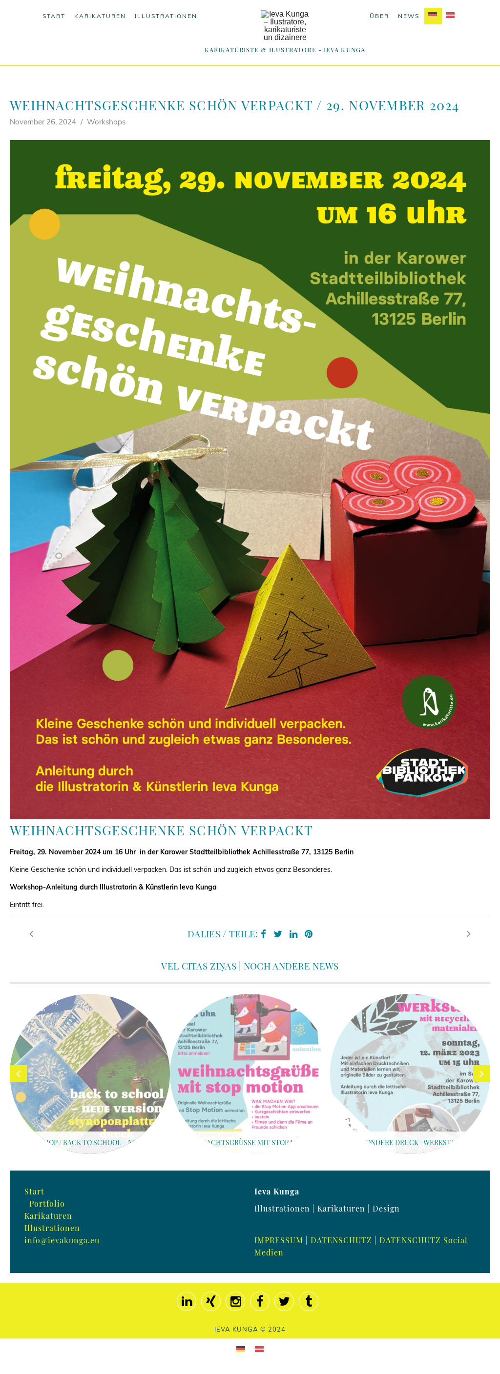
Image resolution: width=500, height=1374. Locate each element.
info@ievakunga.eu (62, 1240)
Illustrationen (166, 16)
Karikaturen (100, 16)
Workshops (106, 121)
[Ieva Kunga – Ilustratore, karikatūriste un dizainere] (285, 25)
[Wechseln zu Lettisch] (451, 16)
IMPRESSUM (278, 1240)
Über (379, 16)
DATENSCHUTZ (341, 1240)
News (408, 16)
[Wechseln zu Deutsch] (240, 1348)
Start (53, 16)
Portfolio (47, 1203)
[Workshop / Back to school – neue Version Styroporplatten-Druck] (31, 933)
